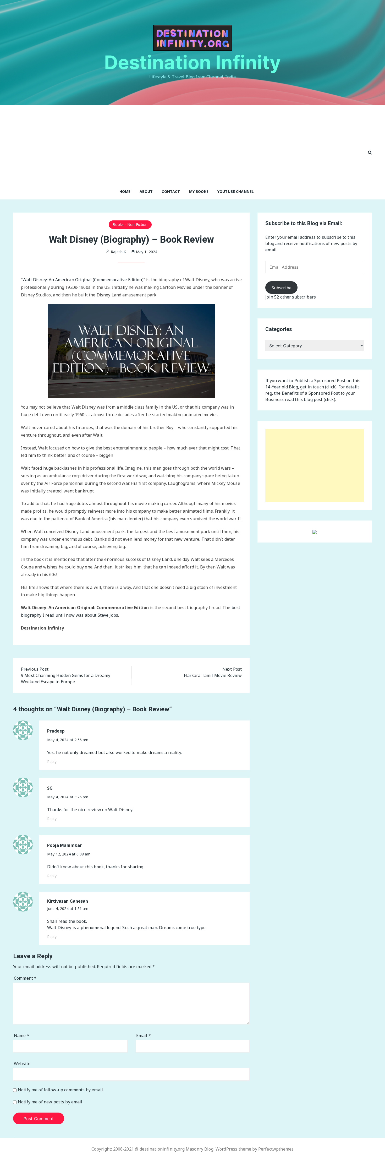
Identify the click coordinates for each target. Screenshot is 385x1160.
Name (21, 1035)
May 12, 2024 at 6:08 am (68, 854)
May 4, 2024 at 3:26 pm (67, 796)
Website (22, 1063)
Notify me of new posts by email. (50, 1102)
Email (143, 1035)
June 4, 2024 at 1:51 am (67, 908)
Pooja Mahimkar (64, 845)
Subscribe (282, 288)
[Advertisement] (187, 144)
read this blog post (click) (310, 399)
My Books (198, 191)
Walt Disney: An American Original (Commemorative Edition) (83, 280)
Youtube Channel (235, 191)
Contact (171, 191)
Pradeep (56, 731)
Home (125, 191)
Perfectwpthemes (276, 1149)
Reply (52, 761)
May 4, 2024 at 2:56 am (67, 739)
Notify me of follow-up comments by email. (61, 1090)
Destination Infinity (192, 62)
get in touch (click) (318, 387)
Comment (25, 978)
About (146, 191)
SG (50, 788)
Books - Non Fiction (130, 224)
